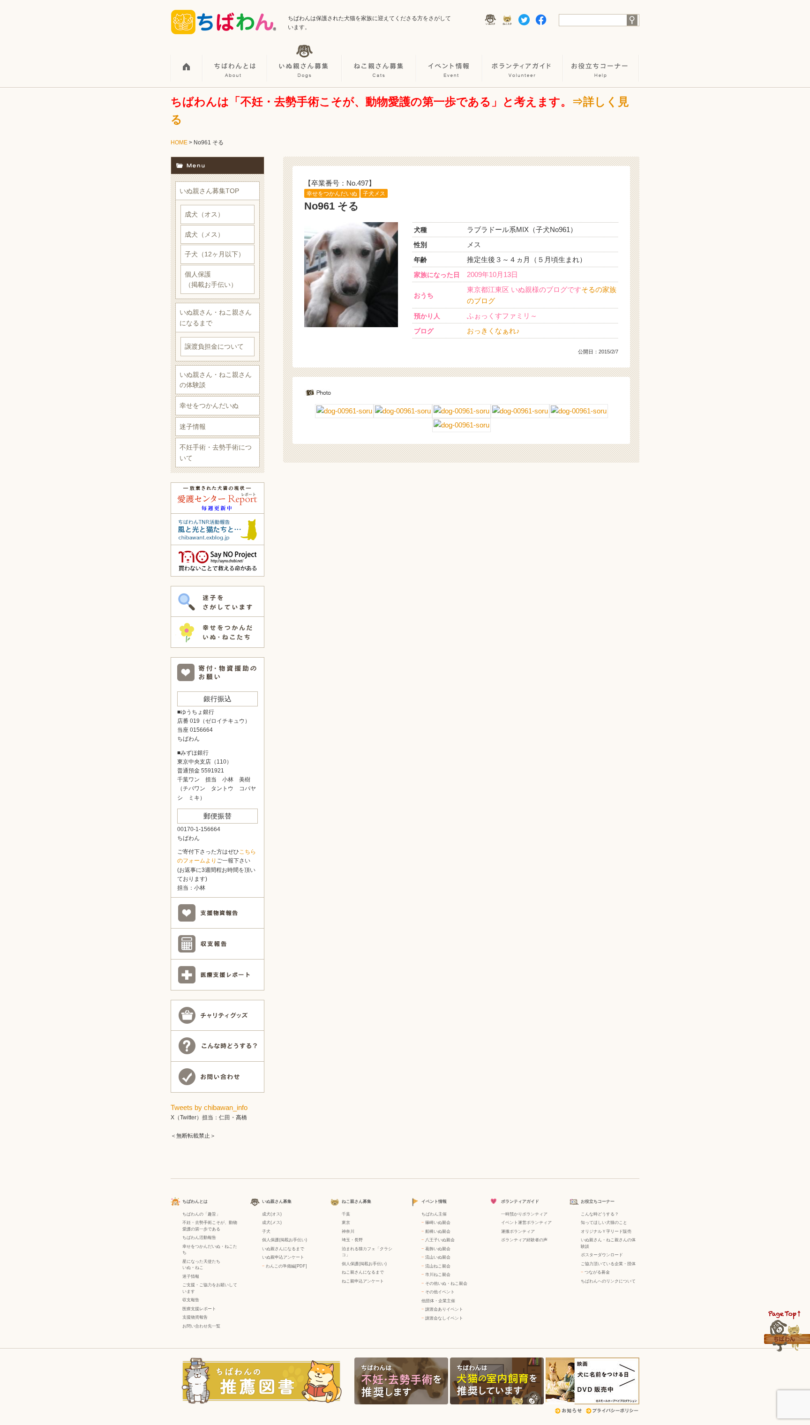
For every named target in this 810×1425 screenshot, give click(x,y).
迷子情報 (193, 426)
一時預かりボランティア (524, 1214)
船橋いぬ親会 (437, 1231)
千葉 (346, 1214)
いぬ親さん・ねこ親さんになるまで (216, 317)
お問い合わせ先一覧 (201, 1326)
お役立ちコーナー (601, 61)
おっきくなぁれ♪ (493, 331)
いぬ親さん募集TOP (209, 191)
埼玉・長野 (352, 1240)
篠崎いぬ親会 (437, 1222)
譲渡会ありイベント (444, 1309)
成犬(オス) (272, 1214)
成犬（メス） (204, 234)
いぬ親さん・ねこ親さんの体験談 (216, 380)
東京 (346, 1222)
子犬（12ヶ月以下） (215, 254)
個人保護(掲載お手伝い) (284, 1240)
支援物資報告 (195, 1317)
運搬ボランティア (518, 1231)
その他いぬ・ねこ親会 (446, 1283)
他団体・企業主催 (438, 1300)
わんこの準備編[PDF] (286, 1266)
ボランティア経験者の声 (524, 1240)
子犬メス (374, 193)
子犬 (266, 1231)
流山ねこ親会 (437, 1266)
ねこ (199, 1267)
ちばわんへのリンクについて (608, 1281)
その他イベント (440, 1292)
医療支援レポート (199, 1308)
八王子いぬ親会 (440, 1240)
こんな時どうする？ (600, 1214)
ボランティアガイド (523, 61)
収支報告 (190, 1300)
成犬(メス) (272, 1222)
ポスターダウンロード (602, 1254)
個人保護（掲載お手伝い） (211, 279)
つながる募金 (597, 1272)
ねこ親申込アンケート (363, 1281)
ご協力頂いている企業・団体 (608, 1263)
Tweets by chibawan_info (209, 1107)
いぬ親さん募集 (305, 61)
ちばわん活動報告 (199, 1237)
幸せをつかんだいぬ (332, 193)
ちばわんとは (235, 61)
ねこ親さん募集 (379, 61)
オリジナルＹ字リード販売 (606, 1231)
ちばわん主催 (434, 1214)
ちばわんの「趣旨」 (201, 1214)
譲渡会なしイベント (444, 1318)
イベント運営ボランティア (526, 1222)
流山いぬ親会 (437, 1257)
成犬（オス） (204, 214)
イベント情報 (450, 61)
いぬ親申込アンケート (283, 1257)
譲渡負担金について (214, 346)
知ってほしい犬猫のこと (604, 1222)
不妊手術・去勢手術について (216, 452)
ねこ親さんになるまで (363, 1272)
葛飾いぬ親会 (437, 1248)
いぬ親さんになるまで (283, 1248)
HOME (187, 61)
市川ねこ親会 (437, 1274)
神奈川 (348, 1231)
